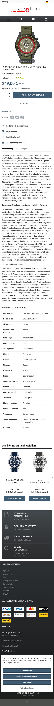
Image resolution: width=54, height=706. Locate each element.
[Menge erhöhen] (9, 93)
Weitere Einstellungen (27, 688)
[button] (12, 117)
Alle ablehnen (27, 682)
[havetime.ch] (27, 9)
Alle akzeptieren (27, 670)
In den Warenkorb (34, 95)
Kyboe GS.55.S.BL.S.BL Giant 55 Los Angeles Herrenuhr (39, 481)
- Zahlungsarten (8, 587)
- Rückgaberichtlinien (10, 581)
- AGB (4, 577)
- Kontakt (5, 571)
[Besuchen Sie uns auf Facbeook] (36, 693)
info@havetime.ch (14, 641)
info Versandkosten (22, 89)
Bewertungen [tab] (21, 149)
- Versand (5, 591)
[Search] (21, 19)
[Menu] (8, 19)
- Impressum (7, 574)
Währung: (5, 2)
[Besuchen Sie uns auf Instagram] (38, 693)
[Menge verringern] (9, 96)
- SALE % (5, 594)
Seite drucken (9, 111)
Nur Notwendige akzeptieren (27, 676)
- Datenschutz (7, 584)
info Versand (18, 492)
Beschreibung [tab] (7, 149)
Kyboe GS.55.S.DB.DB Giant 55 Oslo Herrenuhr (14, 481)
